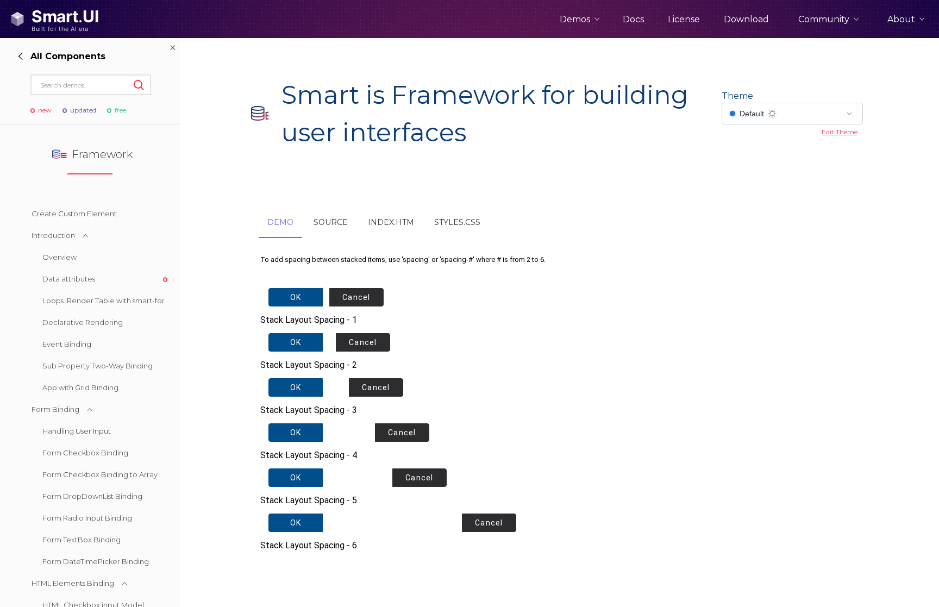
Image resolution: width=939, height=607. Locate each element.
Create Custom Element (74, 213)
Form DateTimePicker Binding (95, 561)
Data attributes (68, 278)
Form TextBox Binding (81, 539)
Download (746, 19)
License (684, 19)
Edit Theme (839, 132)
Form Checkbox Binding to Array (100, 474)
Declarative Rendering (82, 322)
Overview (59, 257)
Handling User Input (76, 431)
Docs (633, 19)
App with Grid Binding (80, 387)
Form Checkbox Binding (85, 452)
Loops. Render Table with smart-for (103, 300)
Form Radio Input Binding (87, 518)
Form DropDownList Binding (92, 496)
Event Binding (66, 344)
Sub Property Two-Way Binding (97, 365)
